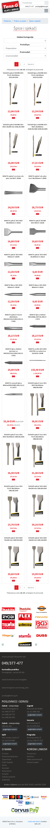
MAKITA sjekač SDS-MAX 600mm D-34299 (13, 256)
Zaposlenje (6, 759)
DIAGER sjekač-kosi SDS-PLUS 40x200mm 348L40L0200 (13, 488)
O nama (5, 753)
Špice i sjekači (35, 21)
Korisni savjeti (33, 762)
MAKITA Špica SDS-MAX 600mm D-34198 (13, 286)
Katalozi (30, 756)
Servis (4, 765)
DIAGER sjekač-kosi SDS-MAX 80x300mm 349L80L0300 (37, 385)
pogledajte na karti (10, 729)
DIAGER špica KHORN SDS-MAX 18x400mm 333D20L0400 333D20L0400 (37, 126)
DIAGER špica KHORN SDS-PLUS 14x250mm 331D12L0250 (37, 75)
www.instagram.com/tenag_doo (15, 687)
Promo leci (31, 753)
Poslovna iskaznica (10, 756)
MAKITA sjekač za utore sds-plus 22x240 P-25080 (13, 177)
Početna (7, 21)
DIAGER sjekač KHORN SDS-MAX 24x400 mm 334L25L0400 (13, 125)
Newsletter (6, 771)
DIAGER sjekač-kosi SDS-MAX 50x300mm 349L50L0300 (13, 435)
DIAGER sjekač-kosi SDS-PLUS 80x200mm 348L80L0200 (37, 436)
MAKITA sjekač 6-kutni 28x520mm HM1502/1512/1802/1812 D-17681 (13, 318)
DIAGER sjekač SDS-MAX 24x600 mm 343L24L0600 (37, 539)
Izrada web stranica (34, 821)
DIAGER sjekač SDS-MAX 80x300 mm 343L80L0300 (37, 487)
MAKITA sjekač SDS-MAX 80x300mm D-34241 (13, 222)
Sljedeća (31, 64)
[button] (46, 10)
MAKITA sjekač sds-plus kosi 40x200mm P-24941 (38, 177)
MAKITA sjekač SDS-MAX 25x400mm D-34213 (37, 256)
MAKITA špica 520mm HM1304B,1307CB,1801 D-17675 (37, 317)
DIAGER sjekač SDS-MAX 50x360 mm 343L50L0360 (13, 539)
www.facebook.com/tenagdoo (14, 679)
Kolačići (5, 774)
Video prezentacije (34, 759)
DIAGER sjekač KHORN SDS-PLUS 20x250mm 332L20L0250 (13, 75)
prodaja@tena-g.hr (41, 6)
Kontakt (5, 768)
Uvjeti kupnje (7, 762)
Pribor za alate (20, 21)
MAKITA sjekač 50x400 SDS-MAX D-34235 (37, 222)
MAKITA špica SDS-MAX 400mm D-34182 (37, 286)
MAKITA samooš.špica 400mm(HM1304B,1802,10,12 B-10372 (13, 385)
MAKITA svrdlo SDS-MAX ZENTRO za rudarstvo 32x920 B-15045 (37, 351)
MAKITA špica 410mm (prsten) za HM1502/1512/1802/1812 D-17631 (13, 352)
